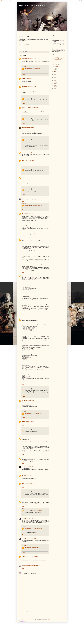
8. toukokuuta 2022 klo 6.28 (28, 501)
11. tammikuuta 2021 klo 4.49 (30, 78)
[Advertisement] (34, 600)
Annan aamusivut (25, 58)
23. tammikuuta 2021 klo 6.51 (31, 86)
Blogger (48, 619)
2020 (54, 74)
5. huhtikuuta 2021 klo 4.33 (29, 421)
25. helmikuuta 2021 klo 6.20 (37, 189)
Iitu (22, 501)
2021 (54, 72)
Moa (22, 177)
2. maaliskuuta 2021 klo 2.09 (28, 319)
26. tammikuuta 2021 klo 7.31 (37, 98)
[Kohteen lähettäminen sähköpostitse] (22, 51)
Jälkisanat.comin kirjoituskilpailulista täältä (26, 48)
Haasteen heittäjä (28, 68)
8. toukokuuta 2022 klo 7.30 (37, 510)
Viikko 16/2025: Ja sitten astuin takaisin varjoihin (59, 59)
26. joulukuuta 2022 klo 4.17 (36, 547)
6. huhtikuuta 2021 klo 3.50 (36, 429)
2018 (54, 77)
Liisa (23, 127)
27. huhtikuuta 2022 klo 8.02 (29, 483)
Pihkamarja (24, 86)
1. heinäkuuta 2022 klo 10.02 (37, 528)
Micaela (23, 421)
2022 (54, 71)
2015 (54, 82)
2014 (54, 83)
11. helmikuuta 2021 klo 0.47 (29, 160)
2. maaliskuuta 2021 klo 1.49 (28, 213)
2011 (54, 88)
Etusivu (19, 31)
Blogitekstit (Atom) (24, 611)
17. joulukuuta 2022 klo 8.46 (32, 538)
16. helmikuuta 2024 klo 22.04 (34, 571)
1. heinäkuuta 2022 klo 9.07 (31, 518)
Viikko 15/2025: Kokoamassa (59, 61)
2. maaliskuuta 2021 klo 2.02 (28, 239)
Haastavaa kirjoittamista (32, 5)
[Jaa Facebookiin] (25, 51)
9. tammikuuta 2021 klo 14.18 (33, 58)
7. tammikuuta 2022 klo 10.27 (28, 475)
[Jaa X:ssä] (24, 51)
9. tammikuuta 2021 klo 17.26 (37, 68)
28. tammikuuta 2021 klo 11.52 (29, 127)
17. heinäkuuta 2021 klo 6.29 (28, 438)
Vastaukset (24, 66)
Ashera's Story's (24, 107)
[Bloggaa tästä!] (23, 51)
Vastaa (23, 63)
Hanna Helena (24, 518)
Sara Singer (24, 400)
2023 (54, 69)
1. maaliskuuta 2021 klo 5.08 (33, 198)
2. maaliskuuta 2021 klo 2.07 (28, 275)
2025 (54, 55)
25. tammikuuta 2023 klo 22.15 (34, 565)
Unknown (23, 78)
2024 (54, 68)
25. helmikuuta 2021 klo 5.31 (28, 177)
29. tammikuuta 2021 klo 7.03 (37, 139)
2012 (54, 86)
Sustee (23, 466)
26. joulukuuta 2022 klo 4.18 (33, 556)
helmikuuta (56, 64)
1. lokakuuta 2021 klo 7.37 (28, 466)
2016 (54, 80)
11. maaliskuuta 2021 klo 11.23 (31, 400)
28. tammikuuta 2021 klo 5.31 (37, 118)
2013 (54, 85)
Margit (23, 160)
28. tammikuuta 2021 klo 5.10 (33, 107)
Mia (22, 475)
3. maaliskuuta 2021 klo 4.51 (37, 388)
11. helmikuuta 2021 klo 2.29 (37, 169)
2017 (54, 79)
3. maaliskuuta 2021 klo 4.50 (37, 205)
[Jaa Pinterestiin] (26, 51)
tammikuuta (57, 66)
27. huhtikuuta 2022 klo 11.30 (37, 491)
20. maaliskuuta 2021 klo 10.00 (37, 413)
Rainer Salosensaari (25, 198)
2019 (54, 75)
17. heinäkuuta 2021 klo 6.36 (28, 457)
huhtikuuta (56, 57)
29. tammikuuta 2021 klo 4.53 (30, 152)
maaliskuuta (57, 63)
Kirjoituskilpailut (26, 31)
